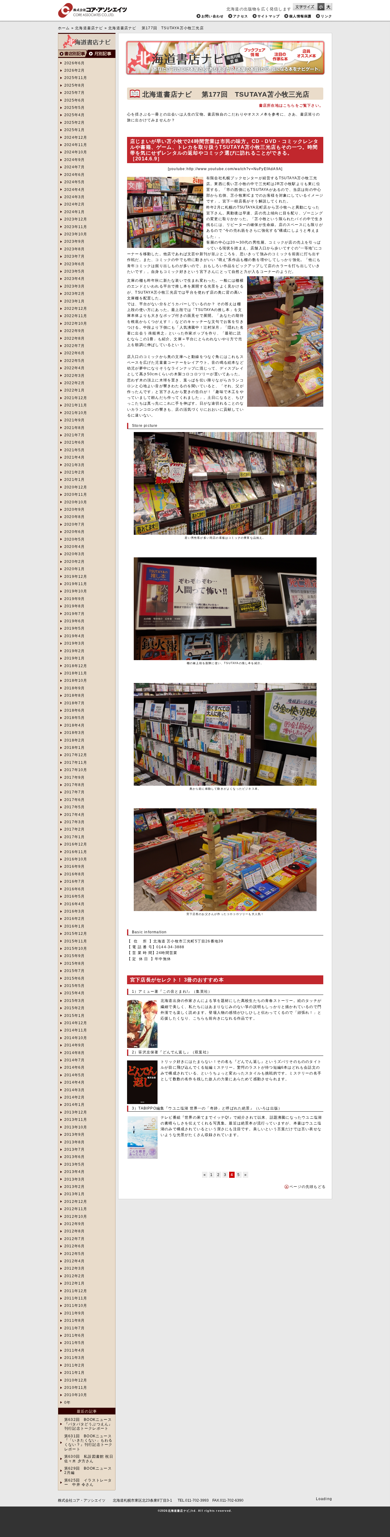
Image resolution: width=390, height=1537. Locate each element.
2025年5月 (74, 107)
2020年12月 (75, 487)
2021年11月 (75, 405)
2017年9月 (74, 777)
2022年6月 (74, 353)
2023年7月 (74, 256)
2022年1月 (74, 390)
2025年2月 (74, 122)
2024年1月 (74, 212)
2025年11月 (75, 78)
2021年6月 (74, 442)
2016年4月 (74, 904)
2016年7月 (74, 881)
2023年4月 (74, 279)
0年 (67, 1402)
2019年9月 (74, 599)
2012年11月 (75, 1209)
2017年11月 (75, 762)
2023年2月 (74, 293)
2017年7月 (74, 792)
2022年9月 (74, 331)
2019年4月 (74, 636)
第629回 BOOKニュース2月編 (88, 1470)
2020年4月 (74, 547)
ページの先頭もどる (307, 1187)
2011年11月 (75, 1298)
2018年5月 (74, 718)
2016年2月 (74, 919)
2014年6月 (74, 1067)
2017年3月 (74, 822)
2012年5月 (74, 1254)
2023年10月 (75, 234)
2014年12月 (75, 1023)
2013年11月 (75, 1119)
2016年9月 (74, 866)
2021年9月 (74, 420)
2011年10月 (75, 1305)
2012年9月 (74, 1224)
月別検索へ (101, 54)
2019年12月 (75, 576)
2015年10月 (75, 948)
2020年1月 (74, 569)
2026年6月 (74, 63)
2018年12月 (75, 666)
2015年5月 (74, 986)
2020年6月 (74, 532)
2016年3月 (74, 911)
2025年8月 (74, 85)
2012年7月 (74, 1239)
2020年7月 (74, 524)
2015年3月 (74, 1001)
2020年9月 (74, 509)
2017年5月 (74, 807)
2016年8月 (74, 874)
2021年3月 (74, 465)
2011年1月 (74, 1373)
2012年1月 (74, 1283)
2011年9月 (74, 1313)
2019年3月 (74, 643)
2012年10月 (75, 1216)
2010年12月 (75, 1380)
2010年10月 (75, 1395)
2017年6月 (74, 800)
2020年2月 (74, 561)
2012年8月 (74, 1231)
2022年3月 (74, 376)
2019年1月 (74, 658)
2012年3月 (74, 1268)
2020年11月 (75, 494)
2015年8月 (74, 963)
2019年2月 (74, 651)
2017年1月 (74, 837)
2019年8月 (74, 606)
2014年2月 (74, 1097)
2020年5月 (74, 539)
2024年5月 (74, 182)
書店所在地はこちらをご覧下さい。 (291, 105)
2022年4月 (74, 368)
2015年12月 (75, 933)
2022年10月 (75, 323)
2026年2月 (74, 70)
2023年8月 (74, 249)
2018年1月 (74, 747)
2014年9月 (74, 1045)
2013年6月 (74, 1157)
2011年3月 (74, 1358)
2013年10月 (75, 1127)
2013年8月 (74, 1142)
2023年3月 (74, 286)
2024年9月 (74, 160)
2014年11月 (75, 1030)
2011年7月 (74, 1328)
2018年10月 (75, 680)
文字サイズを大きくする (328, 6)
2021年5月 (74, 450)
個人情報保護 (300, 16)
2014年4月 (74, 1082)
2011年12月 (75, 1291)
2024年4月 (74, 190)
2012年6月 (74, 1246)
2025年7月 (74, 93)
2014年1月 (74, 1105)
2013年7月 (74, 1149)
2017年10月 (75, 770)
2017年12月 (75, 755)
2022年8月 (74, 338)
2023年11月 (75, 227)
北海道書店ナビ (89, 28)
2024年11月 (75, 145)
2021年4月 (74, 457)
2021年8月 (74, 428)
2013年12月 (75, 1112)
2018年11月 (75, 673)
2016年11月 (75, 852)
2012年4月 (74, 1261)
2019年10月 (75, 591)
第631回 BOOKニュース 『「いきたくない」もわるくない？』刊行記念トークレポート (88, 1442)
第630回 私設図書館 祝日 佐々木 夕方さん (89, 1458)
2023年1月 (74, 301)
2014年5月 (74, 1075)
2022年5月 (74, 361)
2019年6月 (74, 621)
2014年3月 (74, 1090)
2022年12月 (75, 308)
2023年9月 (74, 241)
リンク (326, 16)
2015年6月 (74, 978)
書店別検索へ (72, 54)
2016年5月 (74, 896)
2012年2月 (74, 1276)
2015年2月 (74, 1008)
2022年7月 (74, 346)
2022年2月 (74, 383)
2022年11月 (75, 316)
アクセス (240, 16)
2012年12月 (75, 1201)
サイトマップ (268, 16)
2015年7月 (74, 971)
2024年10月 (75, 152)
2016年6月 (74, 889)
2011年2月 (74, 1365)
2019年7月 (74, 614)
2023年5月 (74, 271)
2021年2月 (74, 472)
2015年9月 (74, 956)
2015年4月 (74, 993)
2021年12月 (75, 398)
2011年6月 (74, 1335)
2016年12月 (75, 844)
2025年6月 (74, 100)
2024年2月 (74, 204)
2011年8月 (74, 1320)
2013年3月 (74, 1179)
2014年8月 (74, 1053)
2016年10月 (75, 859)
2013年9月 (74, 1134)
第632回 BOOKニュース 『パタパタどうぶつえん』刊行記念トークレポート (88, 1424)
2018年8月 (74, 695)
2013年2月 (74, 1187)
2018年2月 (74, 740)
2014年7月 (74, 1060)
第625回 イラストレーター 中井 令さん (88, 1482)
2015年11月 (75, 941)
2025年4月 (74, 115)
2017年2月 (74, 829)
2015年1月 (74, 1015)
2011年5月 (74, 1343)
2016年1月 (74, 926)
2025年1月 (74, 130)
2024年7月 (74, 167)
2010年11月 (75, 1387)
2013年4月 (74, 1172)
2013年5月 (74, 1164)
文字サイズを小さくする (321, 6)
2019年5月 (74, 628)
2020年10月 (75, 502)
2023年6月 (74, 264)
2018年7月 (74, 703)
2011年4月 (74, 1350)
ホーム (64, 28)
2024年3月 (74, 197)
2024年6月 (74, 175)
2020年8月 (74, 517)
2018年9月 (74, 688)
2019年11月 (75, 584)
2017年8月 (74, 785)
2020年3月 (74, 554)
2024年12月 (75, 137)
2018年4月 (74, 725)
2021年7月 (74, 435)
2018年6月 (74, 710)
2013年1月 (74, 1194)
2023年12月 (75, 219)
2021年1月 (74, 479)
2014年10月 (75, 1038)
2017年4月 (74, 815)
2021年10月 (75, 413)
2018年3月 (74, 733)
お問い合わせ (212, 16)
